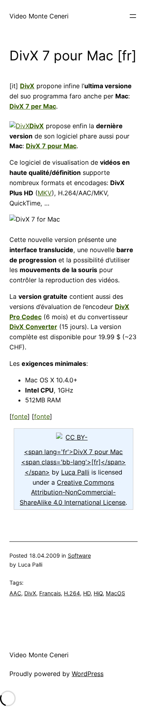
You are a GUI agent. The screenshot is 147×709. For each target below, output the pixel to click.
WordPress (87, 674)
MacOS (115, 593)
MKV (45, 193)
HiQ (98, 593)
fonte (19, 416)
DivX (30, 593)
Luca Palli (75, 472)
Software (79, 555)
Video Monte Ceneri (39, 16)
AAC (15, 593)
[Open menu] (133, 16)
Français (50, 593)
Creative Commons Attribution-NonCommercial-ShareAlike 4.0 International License (72, 492)
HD (87, 593)
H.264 (72, 593)
